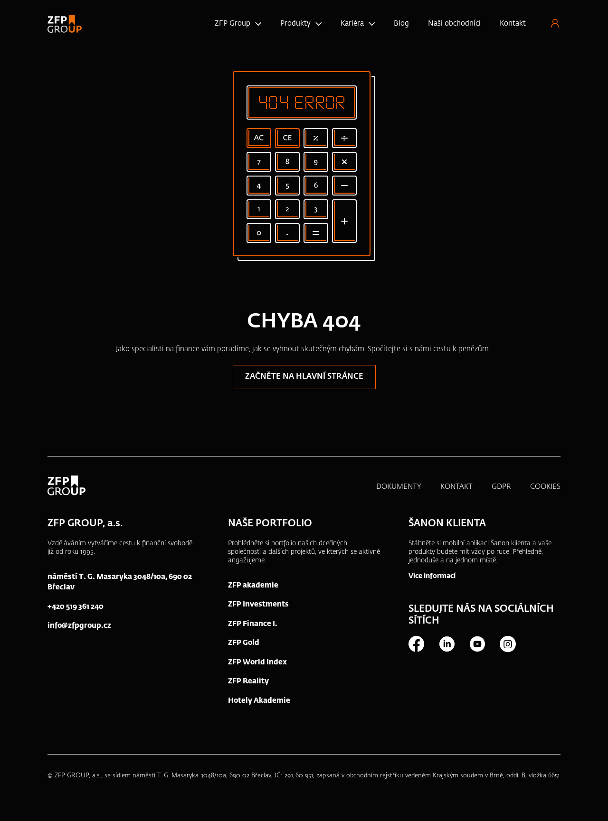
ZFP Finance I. (252, 623)
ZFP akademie (253, 585)
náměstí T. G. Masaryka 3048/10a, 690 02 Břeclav (120, 582)
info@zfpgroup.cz (79, 625)
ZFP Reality (248, 681)
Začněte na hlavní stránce (304, 377)
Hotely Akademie (259, 700)
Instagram (507, 644)
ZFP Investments (258, 604)
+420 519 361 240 (76, 606)
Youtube (476, 644)
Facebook (416, 644)
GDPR (501, 486)
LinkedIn (446, 644)
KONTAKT (456, 486)
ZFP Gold (243, 642)
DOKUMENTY (398, 486)
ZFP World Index (257, 662)
